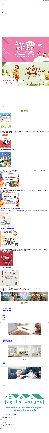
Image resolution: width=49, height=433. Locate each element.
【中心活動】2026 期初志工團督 (5, 267)
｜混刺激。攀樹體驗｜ (4, 188)
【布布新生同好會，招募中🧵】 (5, 287)
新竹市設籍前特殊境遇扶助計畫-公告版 (8, 340)
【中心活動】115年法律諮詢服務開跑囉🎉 (7, 228)
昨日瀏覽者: (3, 421)
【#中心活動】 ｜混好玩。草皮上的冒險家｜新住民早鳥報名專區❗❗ (11, 208)
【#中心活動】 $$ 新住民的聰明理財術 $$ (7, 149)
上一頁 (1, 106)
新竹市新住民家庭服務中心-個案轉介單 (8, 339)
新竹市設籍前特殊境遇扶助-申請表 (7, 341)
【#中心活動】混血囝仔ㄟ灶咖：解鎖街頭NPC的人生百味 (9, 129)
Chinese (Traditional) (46, 0)
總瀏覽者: (3, 422)
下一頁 (3, 106)
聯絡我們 (4, 363)
